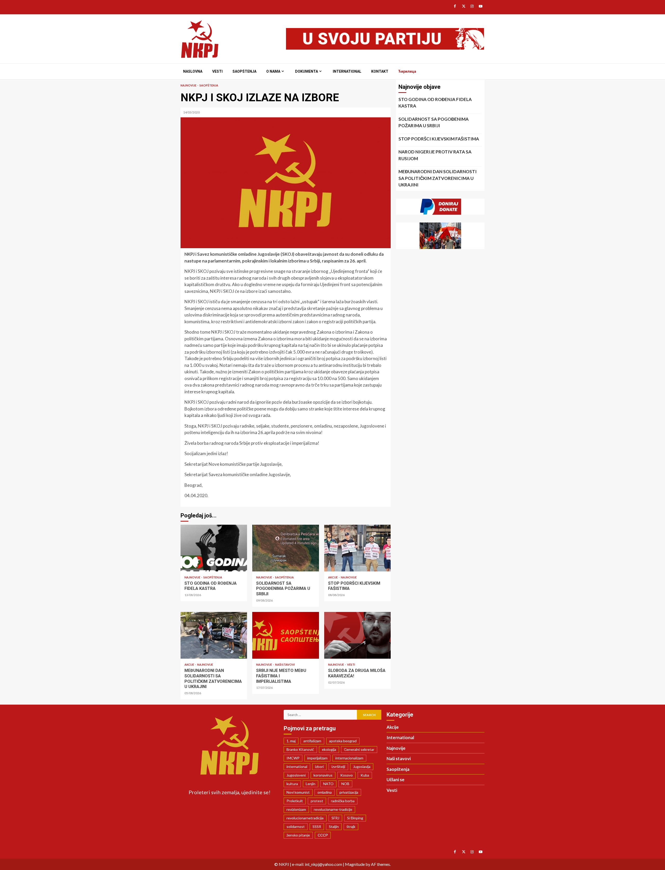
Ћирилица (407, 71)
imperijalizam (317, 758)
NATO (328, 783)
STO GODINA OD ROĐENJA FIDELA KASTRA (214, 548)
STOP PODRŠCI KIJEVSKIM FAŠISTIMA (357, 548)
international (297, 766)
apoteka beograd (343, 741)
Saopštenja (209, 85)
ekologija (329, 749)
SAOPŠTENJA (244, 71)
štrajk (351, 826)
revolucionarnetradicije (305, 818)
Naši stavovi (285, 664)
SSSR (316, 826)
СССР (323, 835)
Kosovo (346, 775)
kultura (292, 783)
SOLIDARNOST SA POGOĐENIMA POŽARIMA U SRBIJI (285, 548)
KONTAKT (379, 71)
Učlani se (395, 779)
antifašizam (312, 741)
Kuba (365, 775)
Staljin (334, 826)
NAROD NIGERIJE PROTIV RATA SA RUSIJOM (434, 155)
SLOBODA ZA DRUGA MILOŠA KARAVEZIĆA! (357, 635)
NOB (345, 783)
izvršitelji (338, 766)
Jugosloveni (296, 775)
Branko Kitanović (300, 749)
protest (317, 801)
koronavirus (323, 775)
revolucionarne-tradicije (333, 809)
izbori (319, 766)
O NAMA (273, 71)
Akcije (333, 577)
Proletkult (295, 801)
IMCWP (293, 758)
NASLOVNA (192, 71)
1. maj (291, 741)
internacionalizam (349, 758)
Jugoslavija (361, 766)
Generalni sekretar (359, 749)
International (347, 71)
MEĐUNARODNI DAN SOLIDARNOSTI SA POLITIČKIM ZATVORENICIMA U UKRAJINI (214, 635)
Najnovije (189, 85)
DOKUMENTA (306, 71)
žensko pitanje (298, 835)
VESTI (217, 71)
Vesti (351, 664)
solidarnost (296, 826)
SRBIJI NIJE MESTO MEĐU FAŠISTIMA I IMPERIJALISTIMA (285, 635)
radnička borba (343, 801)
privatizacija (349, 792)
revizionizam (296, 809)
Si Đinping (355, 818)
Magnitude (355, 864)
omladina (324, 792)
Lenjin (310, 783)
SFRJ (335, 818)
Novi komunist (298, 792)
